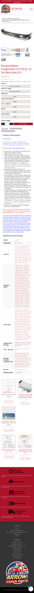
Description (5, 128)
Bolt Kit (3, 109)
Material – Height (6, 88)
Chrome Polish (5, 114)
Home (3, 18)
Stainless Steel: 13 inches (22, 298)
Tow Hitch (28, 261)
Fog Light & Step (25, 246)
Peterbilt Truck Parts (17, 544)
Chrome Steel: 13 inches (22, 265)
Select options (9, 430)
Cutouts (4, 83)
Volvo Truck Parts (17, 551)
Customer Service (17, 534)
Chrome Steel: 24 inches (22, 273)
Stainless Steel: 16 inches (22, 300)
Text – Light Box (6, 104)
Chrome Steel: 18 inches (22, 269)
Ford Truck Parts (17, 558)
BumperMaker (9, 18)
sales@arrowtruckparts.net (17, 9)
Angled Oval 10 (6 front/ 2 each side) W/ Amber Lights (23, 313)
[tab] (4, 128)
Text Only (17, 348)
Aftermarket (18, 372)
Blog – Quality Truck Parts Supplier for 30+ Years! (17, 532)
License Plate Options (7, 98)
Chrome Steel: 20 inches (22, 270)
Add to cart (23, 124)
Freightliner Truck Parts (17, 542)
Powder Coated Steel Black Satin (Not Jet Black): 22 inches (22, 292)
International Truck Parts (17, 547)
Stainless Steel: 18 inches (22, 302)
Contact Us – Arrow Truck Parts (17, 530)
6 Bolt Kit (17, 369)
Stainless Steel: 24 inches (22, 307)
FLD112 (8, 20)
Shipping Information (16, 128)
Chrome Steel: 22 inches (22, 272)
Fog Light (17, 246)
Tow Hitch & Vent (20, 262)
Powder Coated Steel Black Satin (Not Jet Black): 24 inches (22, 295)
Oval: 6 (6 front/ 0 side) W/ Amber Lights (21, 334)
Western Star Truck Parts (17, 554)
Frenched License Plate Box (23, 342)
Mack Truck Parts (17, 549)
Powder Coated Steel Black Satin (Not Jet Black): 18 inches (22, 283)
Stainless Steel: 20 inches (22, 303)
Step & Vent (21, 261)
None (19, 257)
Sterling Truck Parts (17, 556)
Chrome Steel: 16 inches (22, 267)
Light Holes (4, 93)
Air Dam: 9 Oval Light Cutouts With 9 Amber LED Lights (22, 363)
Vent (26, 262)
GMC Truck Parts (17, 553)
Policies (17, 535)
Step (23, 257)
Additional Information (8, 131)
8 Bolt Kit (23, 369)
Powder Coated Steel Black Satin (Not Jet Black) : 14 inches (23, 277)
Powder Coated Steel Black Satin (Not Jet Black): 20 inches (23, 288)
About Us (17, 528)
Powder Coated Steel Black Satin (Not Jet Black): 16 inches (22, 280)
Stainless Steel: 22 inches (22, 305)
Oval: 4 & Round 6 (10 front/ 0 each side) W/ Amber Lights (23, 329)
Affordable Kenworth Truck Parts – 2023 (17, 546)
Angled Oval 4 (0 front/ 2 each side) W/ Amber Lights (23, 318)
